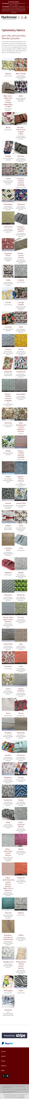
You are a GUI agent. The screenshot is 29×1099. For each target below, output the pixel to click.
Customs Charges (6, 1087)
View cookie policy (20, 1097)
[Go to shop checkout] (26, 17)
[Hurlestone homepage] (9, 17)
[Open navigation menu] (18, 17)
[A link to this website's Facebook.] (3, 1075)
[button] (22, 17)
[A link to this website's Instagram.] (7, 1075)
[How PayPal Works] (7, 1044)
